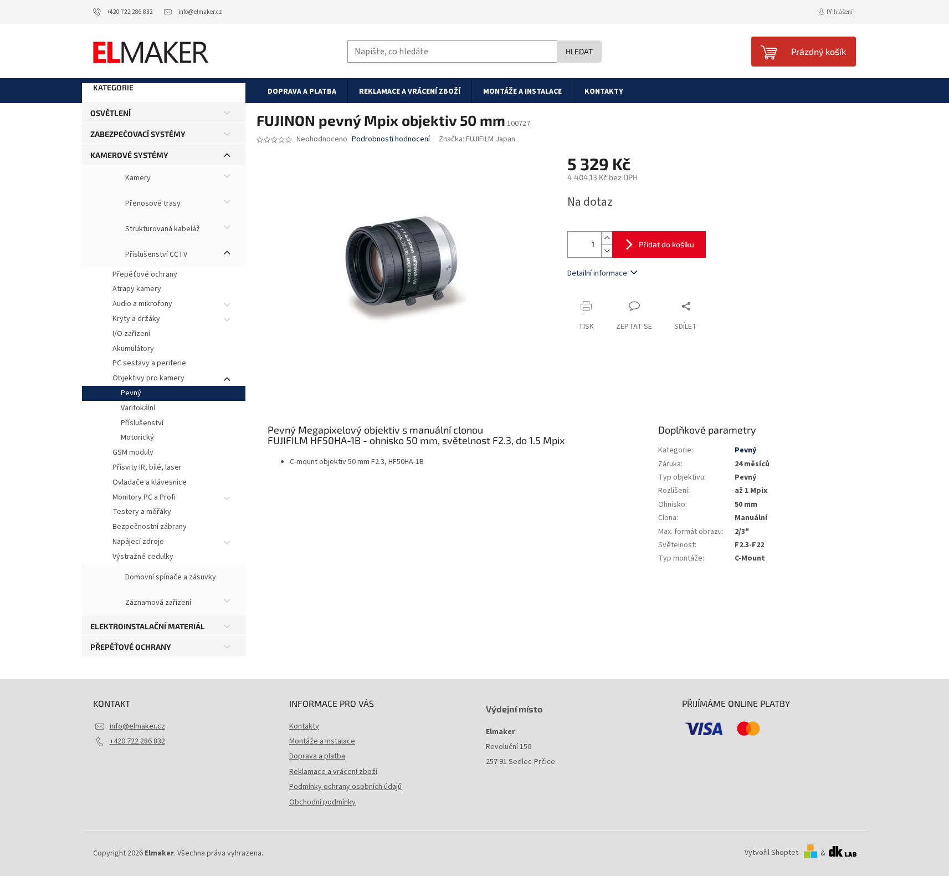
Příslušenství (142, 423)
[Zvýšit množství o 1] (606, 238)
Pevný (131, 393)
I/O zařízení (131, 333)
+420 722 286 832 (137, 741)
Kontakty (304, 726)
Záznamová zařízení (157, 602)
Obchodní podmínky (322, 802)
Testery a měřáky (141, 511)
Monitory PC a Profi (144, 497)
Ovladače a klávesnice (149, 482)
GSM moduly (132, 452)
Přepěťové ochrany (144, 274)
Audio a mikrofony (142, 303)
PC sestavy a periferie (149, 363)
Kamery (137, 178)
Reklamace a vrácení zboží (333, 771)
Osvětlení (110, 113)
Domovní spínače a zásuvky (170, 577)
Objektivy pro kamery (148, 378)
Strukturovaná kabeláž (162, 229)
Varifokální (138, 408)
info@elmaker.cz (137, 726)
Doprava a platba (317, 756)
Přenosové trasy (152, 203)
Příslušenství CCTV (155, 254)
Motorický (137, 437)
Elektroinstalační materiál (147, 626)
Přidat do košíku (666, 244)
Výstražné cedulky (142, 556)
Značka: (477, 139)
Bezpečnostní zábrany (149, 526)
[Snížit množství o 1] (606, 251)
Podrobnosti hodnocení (391, 139)
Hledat (579, 51)
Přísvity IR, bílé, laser (147, 467)
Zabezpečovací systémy (138, 134)
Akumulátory (133, 348)
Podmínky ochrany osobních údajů (345, 786)
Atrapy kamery (136, 288)
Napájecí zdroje (138, 541)
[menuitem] (302, 91)
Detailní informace (597, 273)
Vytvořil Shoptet (771, 853)
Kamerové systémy (129, 155)
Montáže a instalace (322, 741)
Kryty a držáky (136, 318)
